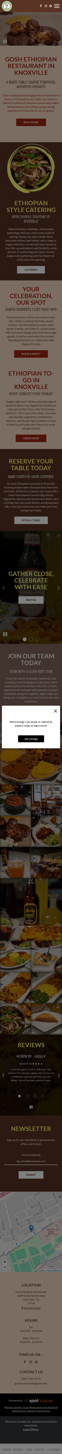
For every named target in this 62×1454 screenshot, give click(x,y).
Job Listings (31, 738)
